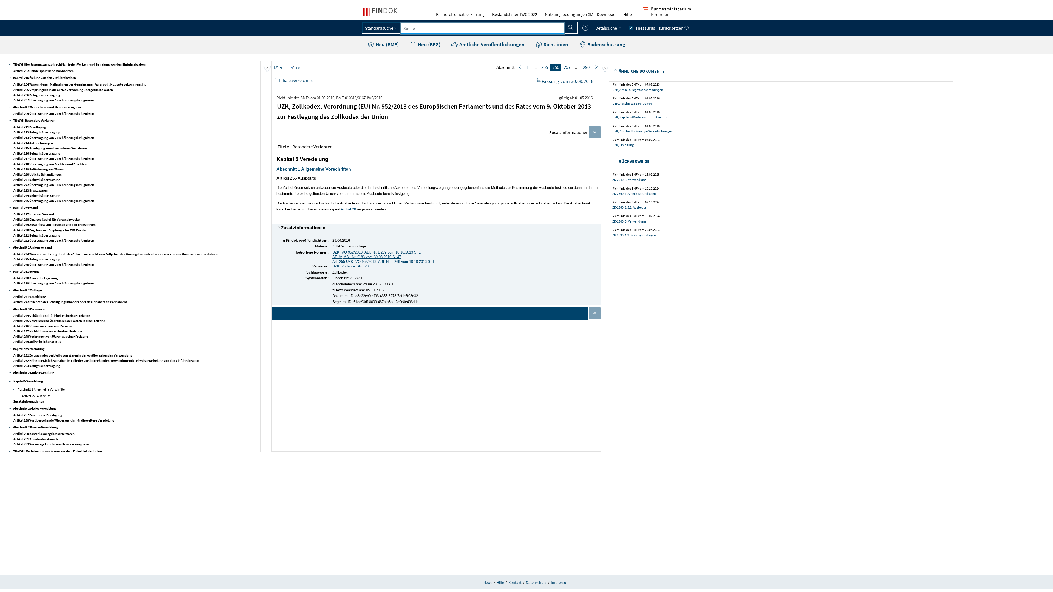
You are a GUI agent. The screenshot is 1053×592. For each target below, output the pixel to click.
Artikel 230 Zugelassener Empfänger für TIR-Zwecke (50, 230)
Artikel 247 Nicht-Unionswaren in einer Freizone (47, 331)
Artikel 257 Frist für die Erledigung (37, 415)
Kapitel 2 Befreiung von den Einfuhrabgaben (44, 78)
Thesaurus (645, 28)
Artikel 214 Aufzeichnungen (33, 143)
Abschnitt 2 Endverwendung (33, 373)
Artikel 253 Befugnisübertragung (36, 366)
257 (567, 67)
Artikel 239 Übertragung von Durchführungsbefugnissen (53, 283)
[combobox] (482, 28)
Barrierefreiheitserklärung (460, 14)
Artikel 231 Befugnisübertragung (36, 235)
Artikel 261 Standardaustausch (35, 439)
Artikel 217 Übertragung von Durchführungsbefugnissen (53, 158)
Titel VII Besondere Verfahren (34, 120)
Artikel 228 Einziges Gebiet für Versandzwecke (46, 219)
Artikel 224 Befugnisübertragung (36, 195)
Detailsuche (606, 28)
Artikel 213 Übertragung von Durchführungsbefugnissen (53, 138)
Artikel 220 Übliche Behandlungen (37, 174)
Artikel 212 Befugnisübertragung (36, 132)
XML (299, 67)
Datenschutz (536, 582)
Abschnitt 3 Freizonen (29, 309)
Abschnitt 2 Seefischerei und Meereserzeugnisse (47, 107)
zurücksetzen (671, 28)
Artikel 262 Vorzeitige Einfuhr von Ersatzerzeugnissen (51, 444)
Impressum (560, 582)
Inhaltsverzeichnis (295, 80)
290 (586, 67)
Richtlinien (555, 44)
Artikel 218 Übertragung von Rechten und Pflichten (50, 164)
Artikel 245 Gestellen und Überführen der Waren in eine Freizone (59, 321)
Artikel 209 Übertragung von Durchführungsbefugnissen (53, 114)
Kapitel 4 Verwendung (28, 349)
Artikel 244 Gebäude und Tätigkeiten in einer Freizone (51, 316)
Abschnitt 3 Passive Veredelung (35, 427)
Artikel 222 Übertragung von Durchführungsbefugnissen (53, 185)
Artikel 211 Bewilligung (29, 127)
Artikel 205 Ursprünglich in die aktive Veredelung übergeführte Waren (63, 90)
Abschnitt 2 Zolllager (28, 290)
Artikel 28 (348, 209)
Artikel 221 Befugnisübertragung (36, 180)
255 (544, 67)
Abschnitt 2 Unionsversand (32, 247)
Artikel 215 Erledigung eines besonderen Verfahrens (50, 148)
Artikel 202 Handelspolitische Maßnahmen (43, 71)
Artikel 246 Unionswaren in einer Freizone (43, 326)
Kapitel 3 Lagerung (26, 271)
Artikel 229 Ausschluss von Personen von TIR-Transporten (54, 225)
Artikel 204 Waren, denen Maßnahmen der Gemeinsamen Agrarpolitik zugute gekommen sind (79, 84)
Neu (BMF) (387, 44)
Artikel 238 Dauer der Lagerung (35, 278)
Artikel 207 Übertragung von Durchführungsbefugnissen (53, 100)
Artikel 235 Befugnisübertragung (36, 259)
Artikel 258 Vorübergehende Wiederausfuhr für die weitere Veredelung (63, 420)
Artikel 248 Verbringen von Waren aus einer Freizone (50, 336)
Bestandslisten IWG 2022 (514, 14)
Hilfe (627, 14)
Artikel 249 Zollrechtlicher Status (37, 342)
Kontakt (515, 582)
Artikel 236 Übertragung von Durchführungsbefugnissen (53, 265)
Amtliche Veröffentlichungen (491, 44)
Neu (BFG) (428, 44)
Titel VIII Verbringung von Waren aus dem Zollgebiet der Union (57, 451)
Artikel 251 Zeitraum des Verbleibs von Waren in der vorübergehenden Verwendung (72, 355)
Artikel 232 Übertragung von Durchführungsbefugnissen (53, 240)
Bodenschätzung (605, 44)
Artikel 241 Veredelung (29, 297)
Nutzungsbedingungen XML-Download (580, 14)
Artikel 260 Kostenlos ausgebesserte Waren (44, 434)
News (487, 582)
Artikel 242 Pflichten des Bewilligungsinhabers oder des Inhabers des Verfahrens (70, 302)
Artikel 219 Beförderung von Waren (38, 169)
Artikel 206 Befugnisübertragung (36, 95)
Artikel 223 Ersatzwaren (30, 190)
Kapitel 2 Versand (25, 208)
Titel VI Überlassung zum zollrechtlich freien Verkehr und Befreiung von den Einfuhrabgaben (79, 64)
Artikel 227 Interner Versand (33, 214)
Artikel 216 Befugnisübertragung (36, 153)
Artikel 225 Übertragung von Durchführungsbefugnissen (53, 201)
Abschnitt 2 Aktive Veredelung (34, 408)
